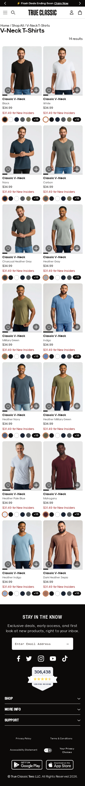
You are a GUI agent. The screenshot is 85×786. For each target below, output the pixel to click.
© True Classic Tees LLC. (25, 776)
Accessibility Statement (24, 749)
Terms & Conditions (61, 738)
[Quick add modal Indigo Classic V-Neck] (77, 327)
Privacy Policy (23, 738)
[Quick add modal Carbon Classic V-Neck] (77, 169)
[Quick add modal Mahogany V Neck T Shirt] (77, 485)
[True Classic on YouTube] (53, 659)
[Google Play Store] (27, 764)
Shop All (18, 25)
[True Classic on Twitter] (29, 659)
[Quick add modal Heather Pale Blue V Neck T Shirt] (36, 485)
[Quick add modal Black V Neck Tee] (36, 90)
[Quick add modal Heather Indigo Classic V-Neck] (36, 564)
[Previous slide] (5, 3)
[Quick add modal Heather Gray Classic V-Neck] (77, 248)
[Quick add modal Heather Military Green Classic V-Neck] (77, 406)
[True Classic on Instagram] (41, 659)
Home (4, 25)
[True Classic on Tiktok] (65, 659)
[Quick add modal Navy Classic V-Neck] (36, 169)
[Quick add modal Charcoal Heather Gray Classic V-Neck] (36, 248)
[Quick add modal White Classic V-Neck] (77, 90)
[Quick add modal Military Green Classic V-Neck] (36, 327)
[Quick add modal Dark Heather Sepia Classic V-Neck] (77, 564)
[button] (80, 12)
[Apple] (59, 764)
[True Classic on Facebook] (18, 659)
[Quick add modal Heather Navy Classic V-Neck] (36, 406)
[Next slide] (80, 3)
